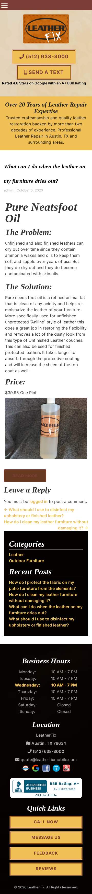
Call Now (46, 821)
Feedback (46, 853)
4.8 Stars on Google (30, 83)
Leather (16, 554)
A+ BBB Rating (74, 83)
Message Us (46, 837)
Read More (25, 475)
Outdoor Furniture (26, 560)
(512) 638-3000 (46, 56)
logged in (38, 501)
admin (9, 190)
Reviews (46, 868)
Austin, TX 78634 (48, 743)
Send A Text (45, 72)
